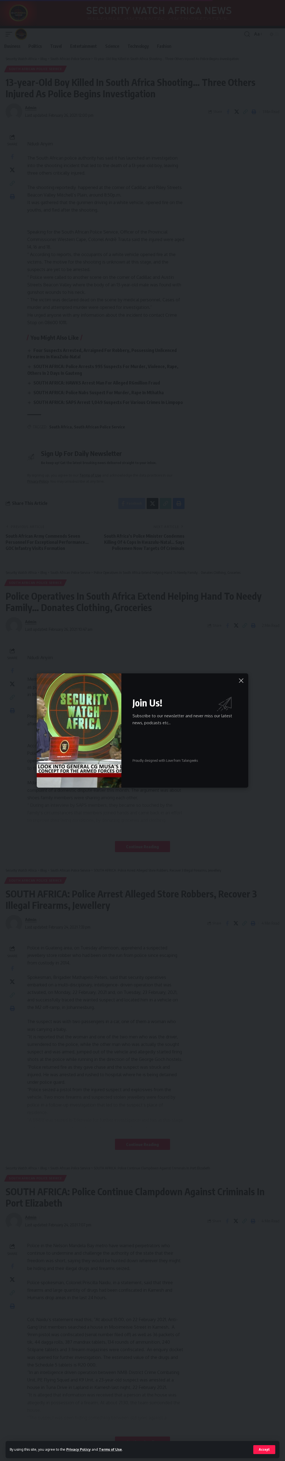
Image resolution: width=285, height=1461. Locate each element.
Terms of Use (110, 1449)
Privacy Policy (78, 1449)
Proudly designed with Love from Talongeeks (165, 760)
